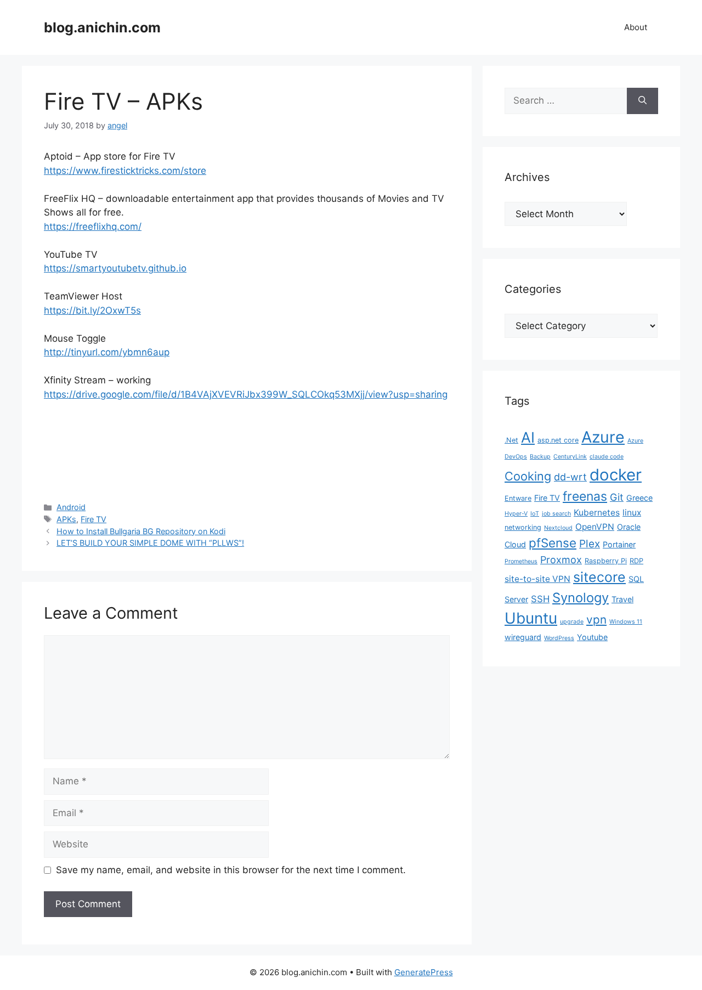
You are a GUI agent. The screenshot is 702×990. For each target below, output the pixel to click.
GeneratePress (423, 972)
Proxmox (561, 559)
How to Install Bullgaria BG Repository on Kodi (140, 531)
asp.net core (558, 440)
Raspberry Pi (606, 561)
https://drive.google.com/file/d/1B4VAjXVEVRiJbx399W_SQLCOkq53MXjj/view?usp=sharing (246, 394)
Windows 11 (625, 621)
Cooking (528, 476)
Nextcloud (558, 527)
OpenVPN (594, 527)
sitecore (599, 577)
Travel (622, 599)
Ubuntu (531, 618)
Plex (589, 544)
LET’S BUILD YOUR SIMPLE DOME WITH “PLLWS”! (150, 542)
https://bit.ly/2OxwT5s (92, 310)
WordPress (559, 638)
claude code (607, 456)
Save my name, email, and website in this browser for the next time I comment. (231, 869)
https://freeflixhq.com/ (92, 226)
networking (523, 527)
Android (71, 507)
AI (528, 437)
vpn (596, 619)
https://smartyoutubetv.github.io (115, 268)
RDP (636, 561)
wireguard (523, 637)
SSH (540, 598)
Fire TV (93, 519)
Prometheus (521, 561)
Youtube (592, 637)
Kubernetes (597, 512)
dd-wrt (570, 477)
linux (631, 512)
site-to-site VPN (537, 579)
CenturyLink (570, 456)
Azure (603, 436)
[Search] (642, 101)
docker (616, 474)
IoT (534, 513)
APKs (66, 519)
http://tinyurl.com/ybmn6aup (106, 352)
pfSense (552, 542)
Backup (540, 456)
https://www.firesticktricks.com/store (125, 170)
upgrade (572, 621)
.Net (511, 440)
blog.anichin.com (102, 27)
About (635, 27)
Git (617, 497)
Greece (639, 497)
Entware (518, 498)
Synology (580, 598)
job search (556, 513)
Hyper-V (516, 513)
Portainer (619, 544)
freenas (585, 496)
